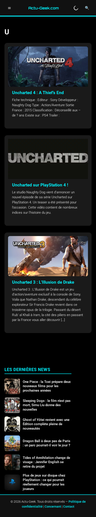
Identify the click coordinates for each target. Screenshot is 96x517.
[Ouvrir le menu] (9, 8)
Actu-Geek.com (43, 8)
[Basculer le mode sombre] (75, 8)
